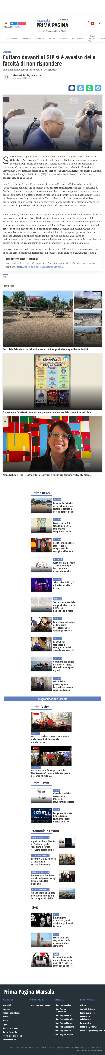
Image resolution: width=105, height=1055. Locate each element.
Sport (52, 38)
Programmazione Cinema (39, 1005)
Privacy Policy (85, 1023)
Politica (39, 38)
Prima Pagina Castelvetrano (60, 1010)
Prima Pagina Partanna (64, 1026)
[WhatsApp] (89, 88)
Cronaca (26, 38)
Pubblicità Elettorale (88, 1026)
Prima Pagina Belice (63, 1005)
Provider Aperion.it (87, 1013)
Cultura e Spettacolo (11, 1013)
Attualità (12, 38)
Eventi (5, 1020)
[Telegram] (98, 88)
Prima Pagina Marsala (64, 1019)
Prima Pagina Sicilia (63, 1030)
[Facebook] (88, 23)
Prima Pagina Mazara (63, 1023)
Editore (83, 1005)
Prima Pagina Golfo (63, 1015)
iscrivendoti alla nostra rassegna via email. (41, 266)
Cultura (63, 38)
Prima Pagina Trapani (64, 1034)
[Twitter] (80, 88)
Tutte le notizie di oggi (12, 1036)
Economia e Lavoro (10, 1028)
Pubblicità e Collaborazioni (86, 1017)
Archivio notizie (9, 1039)
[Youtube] (92, 23)
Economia (77, 38)
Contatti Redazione (88, 1009)
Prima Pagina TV (10, 1032)
